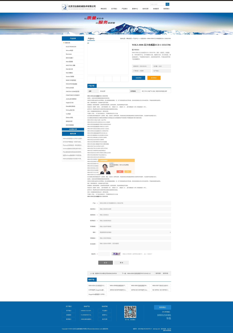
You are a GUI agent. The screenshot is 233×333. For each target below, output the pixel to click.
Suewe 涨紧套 (70, 76)
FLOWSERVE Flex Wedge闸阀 (87, 315)
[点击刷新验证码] (116, 253)
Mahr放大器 (69, 69)
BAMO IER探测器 (71, 80)
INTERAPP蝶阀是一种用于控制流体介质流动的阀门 (73, 142)
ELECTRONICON (71, 46)
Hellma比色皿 (70, 87)
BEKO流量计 (69, 58)
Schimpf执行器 (70, 110)
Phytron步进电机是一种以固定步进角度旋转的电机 (73, 145)
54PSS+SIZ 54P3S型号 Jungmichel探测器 (140, 290)
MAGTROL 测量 (70, 65)
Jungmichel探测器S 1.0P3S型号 (98, 294)
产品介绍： (92, 86)
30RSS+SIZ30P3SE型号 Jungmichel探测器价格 (119, 290)
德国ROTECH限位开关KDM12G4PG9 (106, 273)
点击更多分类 (73, 129)
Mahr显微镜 (69, 61)
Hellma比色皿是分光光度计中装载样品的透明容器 (73, 158)
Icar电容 (68, 114)
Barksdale (69, 54)
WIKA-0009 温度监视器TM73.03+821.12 (139, 273)
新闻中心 (135, 8)
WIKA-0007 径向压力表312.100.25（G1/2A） (161, 285)
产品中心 (135, 38)
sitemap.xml (156, 329)
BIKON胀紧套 (70, 125)
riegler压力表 (69, 102)
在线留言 (156, 8)
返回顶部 (158, 273)
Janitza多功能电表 (71, 99)
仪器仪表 (67, 42)
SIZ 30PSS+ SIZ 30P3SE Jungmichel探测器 (161, 290)
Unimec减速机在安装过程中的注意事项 (73, 148)
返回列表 (165, 273)
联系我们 (166, 8)
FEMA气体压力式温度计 (73, 95)
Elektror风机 (69, 117)
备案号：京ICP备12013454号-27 (142, 329)
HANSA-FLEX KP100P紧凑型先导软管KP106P (87, 310)
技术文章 (145, 8)
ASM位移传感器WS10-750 (87, 319)
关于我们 (114, 8)
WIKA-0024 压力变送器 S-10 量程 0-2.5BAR (98, 285)
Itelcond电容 (69, 50)
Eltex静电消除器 (70, 106)
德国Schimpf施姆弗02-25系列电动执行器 (73, 155)
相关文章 (73, 133)
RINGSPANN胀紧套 (71, 84)
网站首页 (104, 8)
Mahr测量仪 (69, 73)
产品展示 (125, 8)
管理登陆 (168, 330)
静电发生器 (69, 121)
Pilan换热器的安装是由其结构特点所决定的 (73, 152)
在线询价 (139, 78)
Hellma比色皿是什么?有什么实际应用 (73, 138)
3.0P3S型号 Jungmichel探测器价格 (98, 290)
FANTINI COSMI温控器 (72, 91)
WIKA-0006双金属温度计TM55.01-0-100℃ (119, 285)
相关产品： (92, 279)
